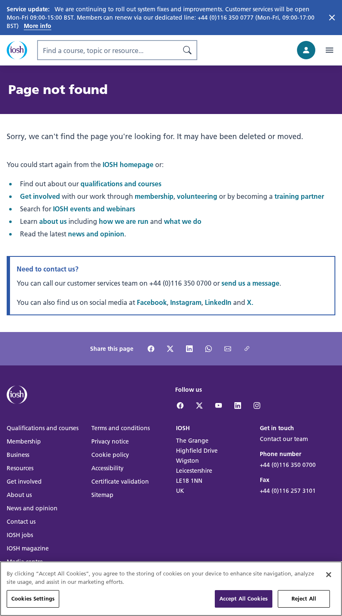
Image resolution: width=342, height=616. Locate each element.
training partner (299, 196)
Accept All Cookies (243, 598)
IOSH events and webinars (94, 208)
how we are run (123, 221)
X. (250, 302)
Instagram (185, 302)
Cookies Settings (33, 598)
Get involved (40, 196)
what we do (182, 221)
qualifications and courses (120, 183)
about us (53, 221)
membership (154, 196)
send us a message (250, 283)
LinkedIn (218, 302)
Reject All (304, 598)
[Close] (328, 574)
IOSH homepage (128, 164)
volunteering (197, 196)
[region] (171, 588)
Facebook (152, 302)
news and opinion (96, 233)
